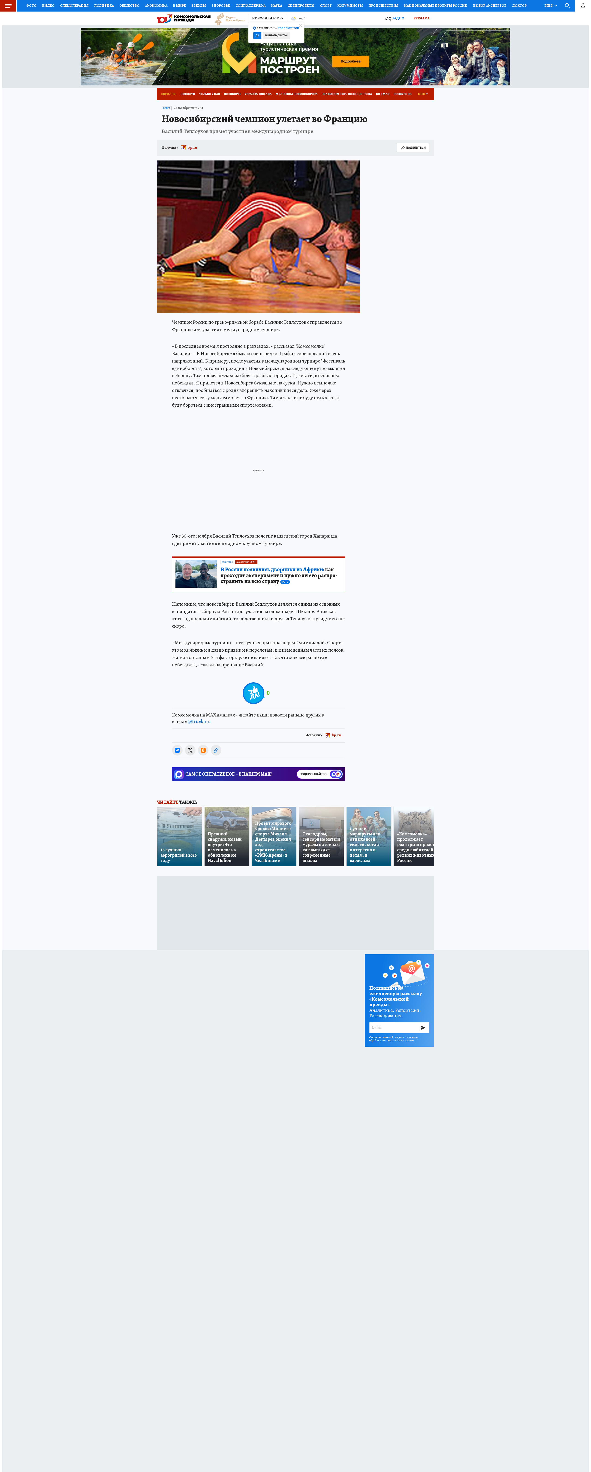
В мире (179, 5)
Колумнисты (350, 5)
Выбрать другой (276, 35)
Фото (31, 5)
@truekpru (199, 721)
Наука (276, 5)
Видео (48, 5)
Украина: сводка (258, 94)
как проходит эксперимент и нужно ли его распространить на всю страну (278, 576)
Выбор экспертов (490, 5)
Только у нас (209, 94)
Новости (188, 94)
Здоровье (220, 5)
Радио (398, 18)
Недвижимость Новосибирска (347, 94)
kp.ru (192, 147)
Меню (8, 6)
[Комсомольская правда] (184, 18)
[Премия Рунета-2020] (228, 18)
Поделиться (416, 147)
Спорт (326, 5)
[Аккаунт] (583, 6)
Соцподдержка (250, 5)
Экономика (156, 5)
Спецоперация (74, 5)
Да (257, 35)
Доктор (519, 5)
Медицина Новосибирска (296, 94)
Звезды (198, 5)
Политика (104, 5)
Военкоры (232, 94)
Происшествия (383, 5)
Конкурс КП (403, 94)
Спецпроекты (301, 5)
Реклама (421, 18)
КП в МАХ (382, 94)
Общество (129, 5)
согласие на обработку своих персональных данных (393, 1038)
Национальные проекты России (435, 5)
